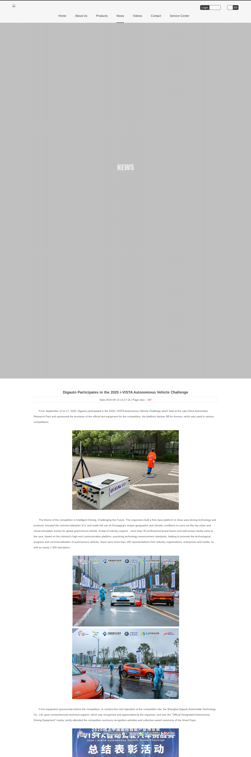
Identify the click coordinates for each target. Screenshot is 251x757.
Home (62, 15)
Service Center (179, 15)
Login (205, 7)
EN (235, 7)
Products (102, 15)
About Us (81, 15)
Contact (156, 15)
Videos (137, 15)
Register (215, 7)
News (120, 15)
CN (230, 7)
